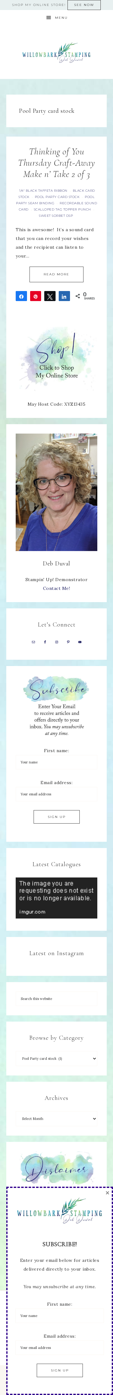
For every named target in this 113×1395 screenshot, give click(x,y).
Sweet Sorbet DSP (56, 216)
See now (84, 5)
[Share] (21, 296)
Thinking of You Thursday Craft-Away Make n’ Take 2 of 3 (56, 163)
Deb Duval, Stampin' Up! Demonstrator (56, 52)
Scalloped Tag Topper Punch (62, 209)
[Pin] (35, 296)
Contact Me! (56, 588)
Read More (56, 274)
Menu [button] (61, 18)
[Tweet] (50, 296)
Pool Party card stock (57, 197)
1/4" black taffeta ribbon (43, 191)
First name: (56, 750)
